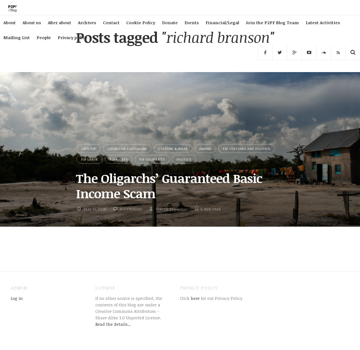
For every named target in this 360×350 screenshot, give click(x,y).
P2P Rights (119, 159)
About (9, 22)
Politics (184, 159)
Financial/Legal (222, 22)
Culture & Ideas (173, 148)
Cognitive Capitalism (127, 148)
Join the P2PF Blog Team (272, 22)
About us (31, 22)
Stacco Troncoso (172, 208)
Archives (87, 22)
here (195, 298)
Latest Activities (323, 22)
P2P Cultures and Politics (246, 148)
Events (191, 22)
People (44, 37)
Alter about (59, 22)
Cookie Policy (140, 22)
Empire (205, 148)
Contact (111, 22)
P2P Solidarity (152, 159)
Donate (170, 22)
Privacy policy (72, 37)
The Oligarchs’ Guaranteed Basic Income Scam (169, 186)
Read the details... (113, 324)
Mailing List (16, 37)
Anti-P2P (88, 148)
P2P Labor (89, 159)
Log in (17, 298)
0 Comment (131, 208)
